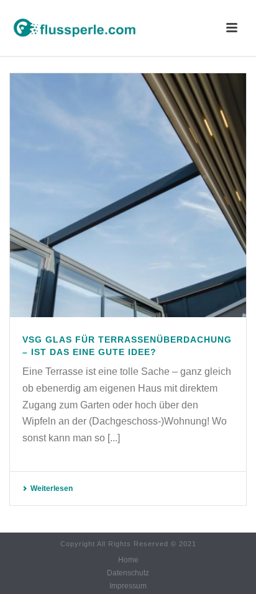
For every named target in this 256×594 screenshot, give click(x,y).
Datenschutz (128, 573)
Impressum (128, 586)
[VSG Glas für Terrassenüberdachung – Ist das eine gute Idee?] (128, 195)
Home (128, 560)
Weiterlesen (51, 488)
